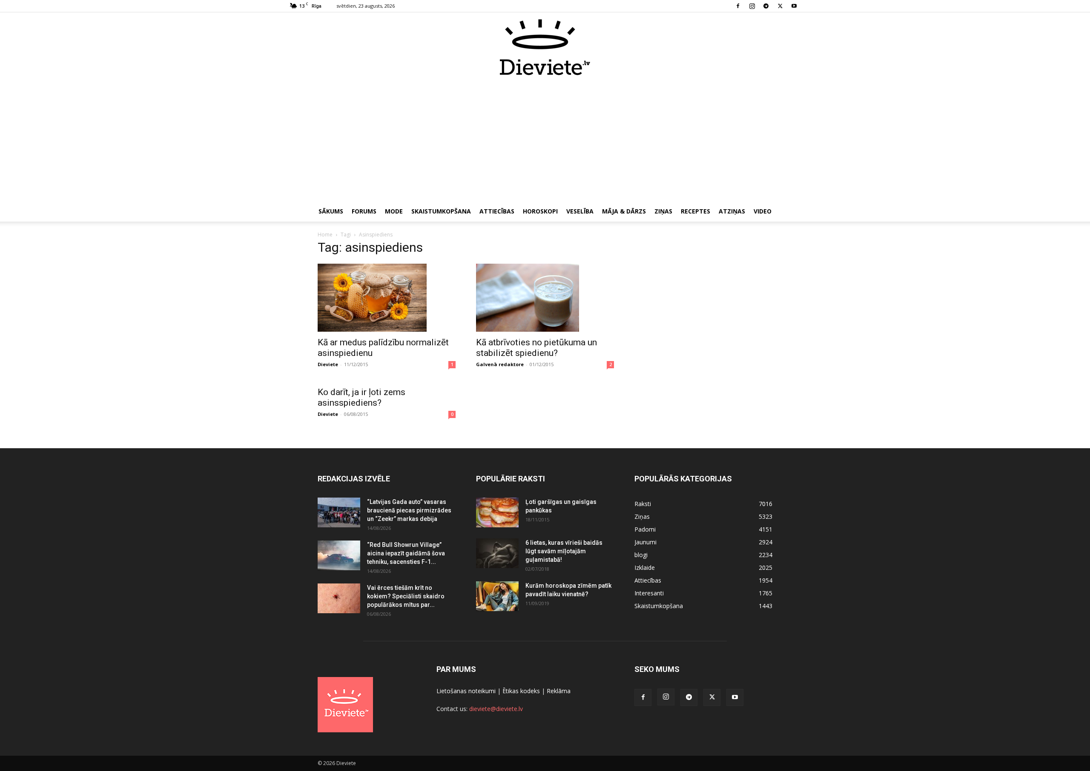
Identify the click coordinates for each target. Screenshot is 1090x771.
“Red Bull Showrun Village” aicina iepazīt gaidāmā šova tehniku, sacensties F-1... (406, 553)
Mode (394, 211)
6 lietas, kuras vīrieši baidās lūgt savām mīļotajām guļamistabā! (563, 551)
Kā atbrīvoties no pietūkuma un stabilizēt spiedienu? (536, 347)
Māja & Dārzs (624, 211)
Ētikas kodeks (521, 691)
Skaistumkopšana (441, 211)
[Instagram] (752, 6)
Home (325, 234)
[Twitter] (780, 6)
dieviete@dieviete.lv (496, 709)
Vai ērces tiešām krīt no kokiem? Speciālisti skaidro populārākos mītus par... (406, 596)
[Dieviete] (545, 47)
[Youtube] (794, 6)
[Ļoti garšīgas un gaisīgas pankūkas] (497, 512)
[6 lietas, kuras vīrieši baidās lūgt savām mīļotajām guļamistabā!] (497, 553)
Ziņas (663, 211)
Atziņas (732, 211)
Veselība (580, 211)
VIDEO (763, 211)
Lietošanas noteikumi (466, 691)
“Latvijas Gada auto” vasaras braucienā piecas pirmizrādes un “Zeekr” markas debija (409, 510)
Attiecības (496, 211)
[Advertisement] (545, 139)
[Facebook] (737, 6)
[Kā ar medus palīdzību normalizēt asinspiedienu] (387, 298)
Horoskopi (540, 211)
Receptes (695, 211)
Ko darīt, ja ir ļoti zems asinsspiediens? (361, 397)
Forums (364, 211)
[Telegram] (766, 6)
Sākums (330, 211)
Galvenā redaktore (500, 364)
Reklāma (559, 691)
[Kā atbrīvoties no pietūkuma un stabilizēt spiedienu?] (545, 298)
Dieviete (328, 364)
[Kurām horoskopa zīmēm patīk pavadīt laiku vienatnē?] (497, 596)
